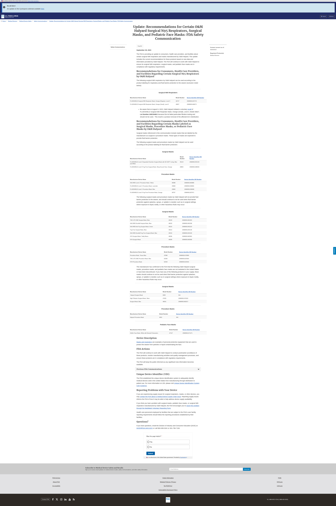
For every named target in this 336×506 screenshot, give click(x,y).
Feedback (334, 251)
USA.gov (280, 486)
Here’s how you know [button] (33, 1)
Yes (151, 442)
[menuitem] (218, 49)
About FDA (56, 482)
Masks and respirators (144, 342)
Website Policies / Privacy (168, 482)
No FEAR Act (168, 486)
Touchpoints (183, 457)
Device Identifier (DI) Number (195, 97)
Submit (150, 453)
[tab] (168, 369)
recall (189, 109)
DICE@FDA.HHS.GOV (144, 428)
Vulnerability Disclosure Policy (168, 490)
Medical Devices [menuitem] (214, 55)
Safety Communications (40, 21)
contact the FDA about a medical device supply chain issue (160, 397)
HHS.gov (280, 482)
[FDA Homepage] (9, 16)
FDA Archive (56, 478)
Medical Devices (12, 21)
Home (4, 21)
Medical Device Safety (25, 21)
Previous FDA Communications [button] (149, 369)
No (151, 447)
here (42, 9)
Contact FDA (45, 499)
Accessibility (56, 486)
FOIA (279, 478)
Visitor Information (168, 478)
